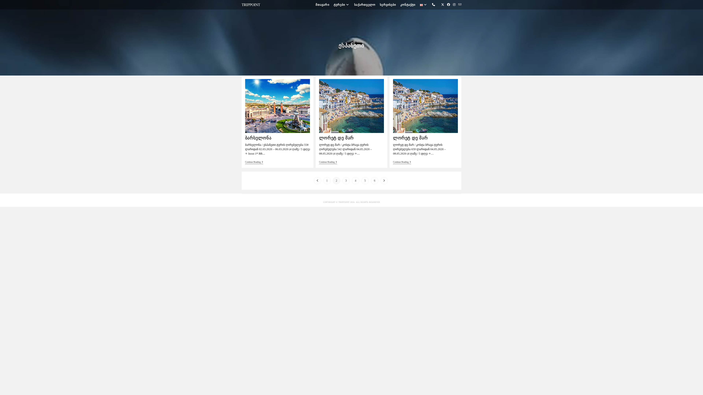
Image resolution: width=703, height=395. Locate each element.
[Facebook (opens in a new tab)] (448, 4)
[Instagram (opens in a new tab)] (454, 4)
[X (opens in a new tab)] (443, 4)
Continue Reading (254, 162)
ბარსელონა (258, 137)
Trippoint (251, 4)
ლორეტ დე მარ (336, 137)
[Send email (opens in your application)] (460, 4)
